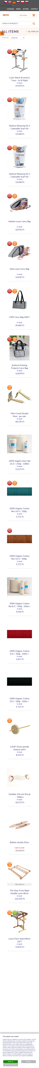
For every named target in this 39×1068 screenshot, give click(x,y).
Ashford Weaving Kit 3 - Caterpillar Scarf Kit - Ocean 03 (19, 128)
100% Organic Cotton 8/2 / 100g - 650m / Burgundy (19, 654)
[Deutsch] (14, 2)
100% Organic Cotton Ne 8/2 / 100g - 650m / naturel (20, 606)
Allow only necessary (10, 1064)
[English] (9, 2)
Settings (28, 1061)
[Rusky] (26, 2)
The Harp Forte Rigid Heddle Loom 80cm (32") (19, 893)
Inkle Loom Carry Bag (19, 269)
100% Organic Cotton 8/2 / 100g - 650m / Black (19, 701)
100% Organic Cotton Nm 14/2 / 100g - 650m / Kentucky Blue (19, 511)
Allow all (10, 1061)
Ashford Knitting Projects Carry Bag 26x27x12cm (19, 368)
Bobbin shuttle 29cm (19, 842)
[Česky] (5, 2)
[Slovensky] (18, 2)
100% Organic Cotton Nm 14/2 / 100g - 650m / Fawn (19, 559)
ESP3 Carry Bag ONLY (19, 317)
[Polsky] (22, 2)
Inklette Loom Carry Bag (19, 221)
